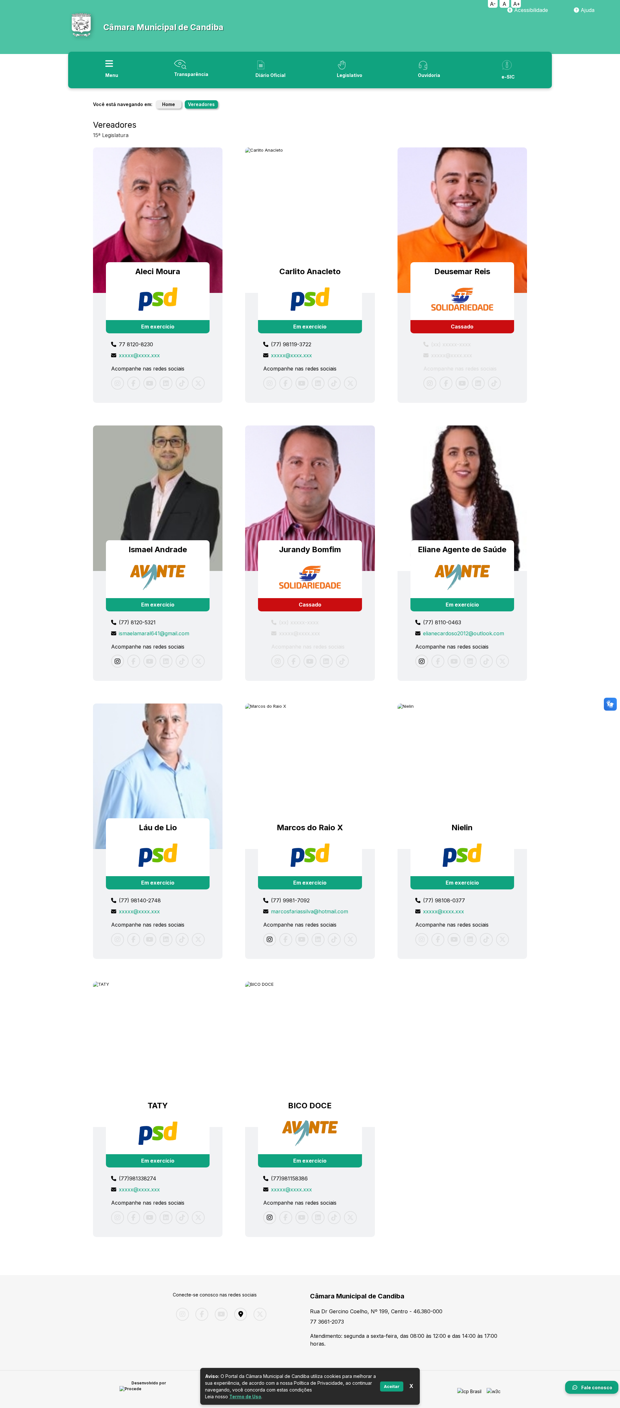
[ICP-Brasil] (469, 1389)
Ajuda (586, 10)
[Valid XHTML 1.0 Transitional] (494, 1389)
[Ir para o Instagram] (117, 661)
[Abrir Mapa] (239, 1314)
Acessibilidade (530, 10)
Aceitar (391, 1386)
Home (168, 104)
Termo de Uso (245, 1396)
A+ (516, 4)
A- (493, 4)
